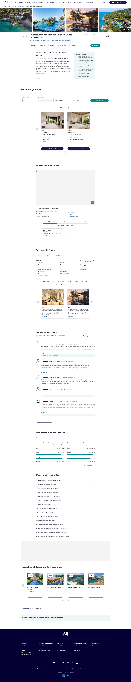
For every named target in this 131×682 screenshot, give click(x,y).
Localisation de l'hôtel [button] (47, 165)
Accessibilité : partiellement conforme (64, 645)
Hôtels (5, 6)
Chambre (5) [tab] (62, 107)
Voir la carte (68, 40)
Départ (41, 96)
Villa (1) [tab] (70, 107)
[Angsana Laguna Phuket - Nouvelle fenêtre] (75, 579)
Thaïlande (14, 6)
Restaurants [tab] (46, 281)
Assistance (94, 648)
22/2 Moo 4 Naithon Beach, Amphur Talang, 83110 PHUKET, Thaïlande (46, 40)
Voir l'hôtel (35, 599)
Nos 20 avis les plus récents (44, 421)
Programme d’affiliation (26, 654)
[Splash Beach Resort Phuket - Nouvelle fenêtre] (96, 579)
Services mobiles (77, 645)
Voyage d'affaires (42, 645)
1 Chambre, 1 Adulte (59, 100)
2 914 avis (42, 37)
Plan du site (59, 648)
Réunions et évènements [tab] (62, 284)
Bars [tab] (53, 281)
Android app (77, 650)
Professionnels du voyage (44, 650)
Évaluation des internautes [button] (50, 432)
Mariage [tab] (73, 284)
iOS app (76, 648)
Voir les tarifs (95, 45)
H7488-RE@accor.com (72, 216)
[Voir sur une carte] (65, 187)
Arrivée (25, 96)
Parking (84, 265)
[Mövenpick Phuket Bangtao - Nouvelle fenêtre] (55, 579)
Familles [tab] (62, 443)
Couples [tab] (54, 443)
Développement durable (26, 652)
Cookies (72, 668)
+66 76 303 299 (71, 212)
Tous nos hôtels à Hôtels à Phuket (30, 608)
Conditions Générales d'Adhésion (49, 668)
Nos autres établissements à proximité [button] (41, 567)
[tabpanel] (65, 132)
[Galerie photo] (65, 20)
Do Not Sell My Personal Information (93, 668)
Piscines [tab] (69, 281)
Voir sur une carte (32, 591)
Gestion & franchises (25, 648)
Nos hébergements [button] (31, 89)
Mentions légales (79, 668)
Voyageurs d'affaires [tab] (83, 443)
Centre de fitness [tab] (79, 281)
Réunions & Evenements (44, 648)
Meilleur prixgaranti (107, 35)
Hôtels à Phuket (20, 6)
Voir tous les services (87, 261)
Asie (9, 6)
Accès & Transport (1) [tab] (50, 222)
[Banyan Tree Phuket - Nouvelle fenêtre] (35, 579)
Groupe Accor (24, 645)
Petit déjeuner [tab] (61, 281)
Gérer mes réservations (97, 645)
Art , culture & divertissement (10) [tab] (67, 222)
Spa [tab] (87, 281)
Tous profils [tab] (46, 443)
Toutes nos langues (61, 650)
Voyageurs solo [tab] (70, 443)
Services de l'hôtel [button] (45, 250)
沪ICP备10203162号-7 (70, 672)
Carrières (23, 650)
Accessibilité (83, 269)
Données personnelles (63, 668)
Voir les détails (45, 316)
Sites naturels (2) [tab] (82, 222)
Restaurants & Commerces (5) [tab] (65, 225)
